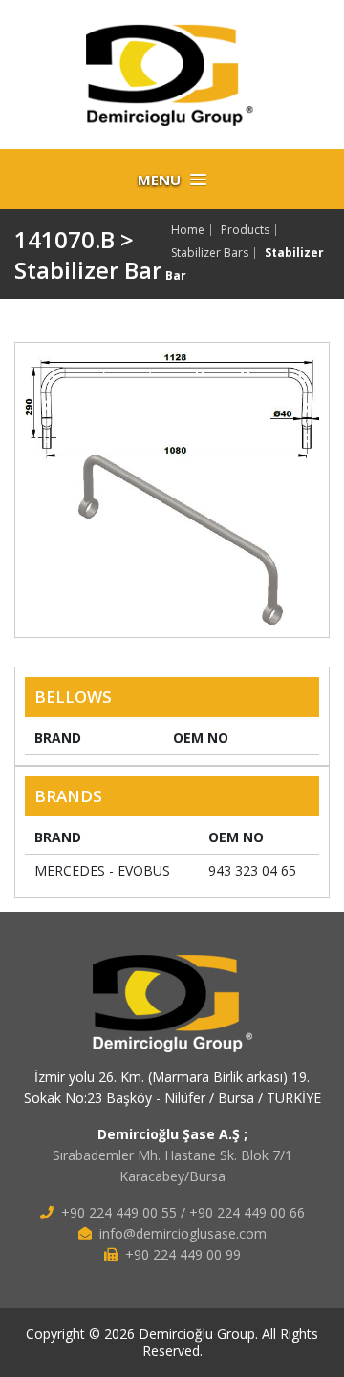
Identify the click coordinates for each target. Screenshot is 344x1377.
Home (187, 230)
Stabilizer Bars (209, 253)
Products (245, 230)
